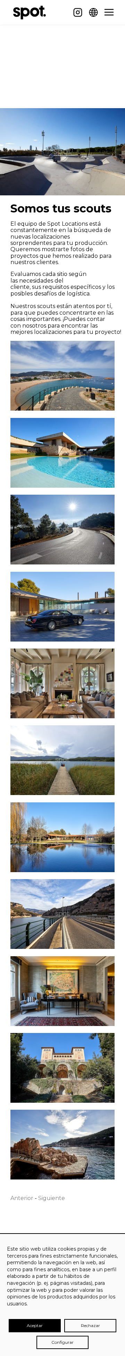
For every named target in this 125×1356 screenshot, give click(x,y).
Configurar (62, 1342)
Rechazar (90, 1325)
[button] (109, 12)
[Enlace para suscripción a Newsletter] (61, 12)
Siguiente (51, 1198)
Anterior (21, 1198)
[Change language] (93, 12)
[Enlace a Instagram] (77, 12)
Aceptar (35, 1325)
